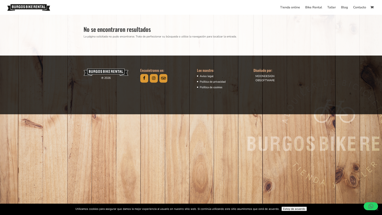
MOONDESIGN (264, 76)
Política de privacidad (213, 82)
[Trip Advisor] (163, 78)
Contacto (359, 8)
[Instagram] (154, 78)
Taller (331, 8)
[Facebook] (144, 78)
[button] (371, 206)
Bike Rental (313, 8)
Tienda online (290, 8)
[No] (377, 209)
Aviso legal (206, 76)
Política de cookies (211, 87)
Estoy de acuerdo (294, 208)
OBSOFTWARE (265, 80)
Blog (344, 8)
